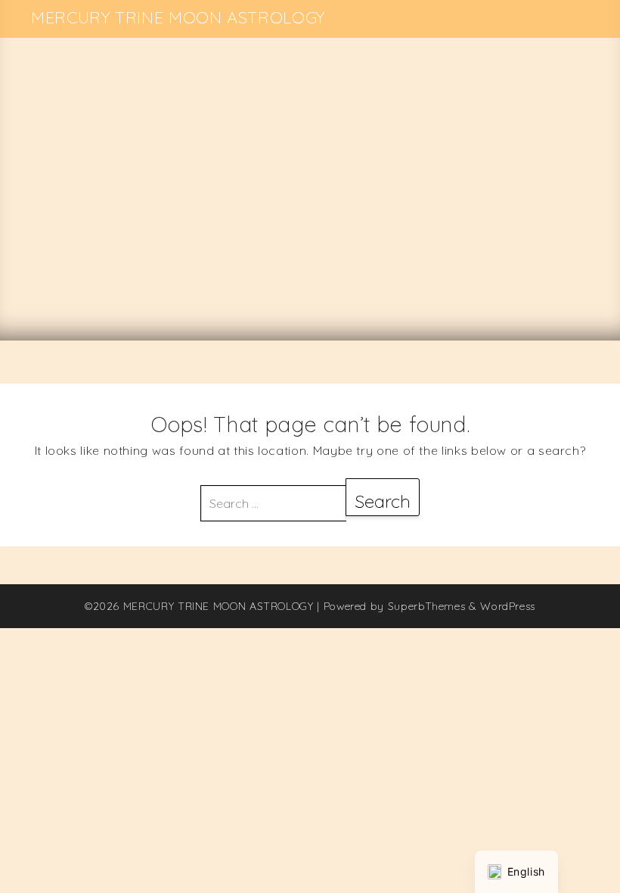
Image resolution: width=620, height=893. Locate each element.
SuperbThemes (427, 606)
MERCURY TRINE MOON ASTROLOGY (178, 17)
